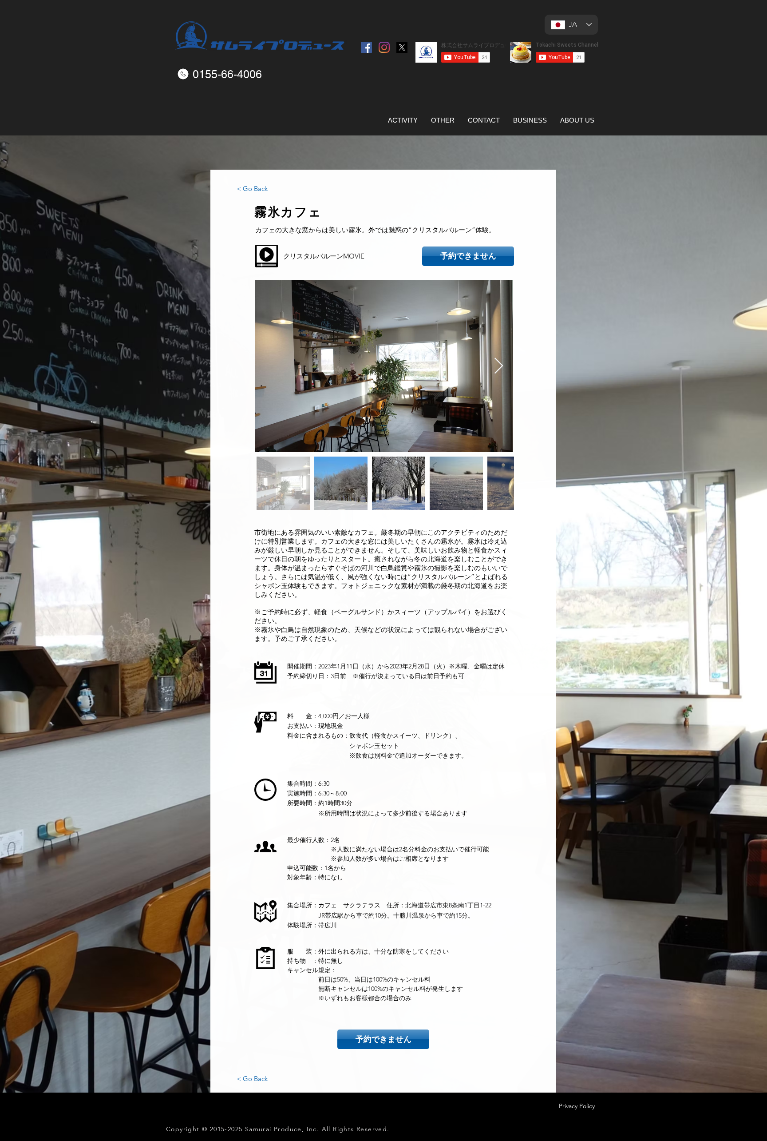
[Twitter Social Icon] (401, 47)
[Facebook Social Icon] (366, 47)
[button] (266, 256)
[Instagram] (384, 47)
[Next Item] (499, 366)
